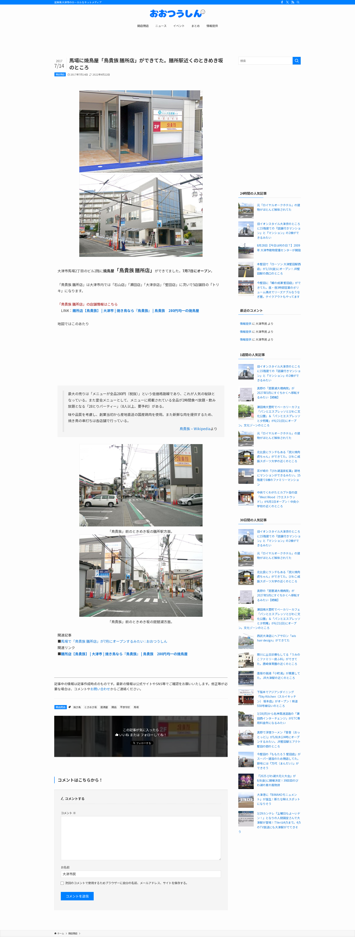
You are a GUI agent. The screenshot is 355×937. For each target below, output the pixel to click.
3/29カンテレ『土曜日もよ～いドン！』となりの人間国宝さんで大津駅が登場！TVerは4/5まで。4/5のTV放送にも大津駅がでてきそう (269, 822)
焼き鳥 (77, 707)
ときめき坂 (90, 707)
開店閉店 (60, 74)
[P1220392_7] (141, 615)
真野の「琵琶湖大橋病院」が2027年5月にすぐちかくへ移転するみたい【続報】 (278, 392)
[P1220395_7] (141, 171)
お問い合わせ (100, 688)
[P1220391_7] (141, 255)
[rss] (292, 2)
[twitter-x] (287, 2)
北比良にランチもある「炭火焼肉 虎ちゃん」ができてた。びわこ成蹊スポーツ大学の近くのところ (278, 456)
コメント (68, 813)
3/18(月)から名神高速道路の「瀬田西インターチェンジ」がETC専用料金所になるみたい (278, 718)
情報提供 (245, 323)
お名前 (65, 867)
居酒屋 (104, 707)
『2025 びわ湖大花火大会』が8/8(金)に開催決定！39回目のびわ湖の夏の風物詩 (277, 780)
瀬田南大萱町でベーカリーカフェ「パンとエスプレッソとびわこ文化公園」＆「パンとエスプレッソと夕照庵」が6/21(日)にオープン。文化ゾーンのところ (269, 416)
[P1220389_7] (141, 524)
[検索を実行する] (297, 61)
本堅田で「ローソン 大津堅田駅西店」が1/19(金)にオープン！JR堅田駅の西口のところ (279, 268)
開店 (114, 707)
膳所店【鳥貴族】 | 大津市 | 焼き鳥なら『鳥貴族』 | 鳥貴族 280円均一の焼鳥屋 (136, 310)
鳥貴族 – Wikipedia (195, 428)
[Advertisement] (269, 97)
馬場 (136, 707)
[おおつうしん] (177, 13)
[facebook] (282, 2)
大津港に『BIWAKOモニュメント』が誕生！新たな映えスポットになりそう (278, 799)
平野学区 (125, 707)
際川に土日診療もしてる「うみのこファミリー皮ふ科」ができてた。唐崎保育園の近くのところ (278, 659)
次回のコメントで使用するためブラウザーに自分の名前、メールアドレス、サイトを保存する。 (127, 883)
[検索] (298, 2)
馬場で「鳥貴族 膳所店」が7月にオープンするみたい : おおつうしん (114, 641)
